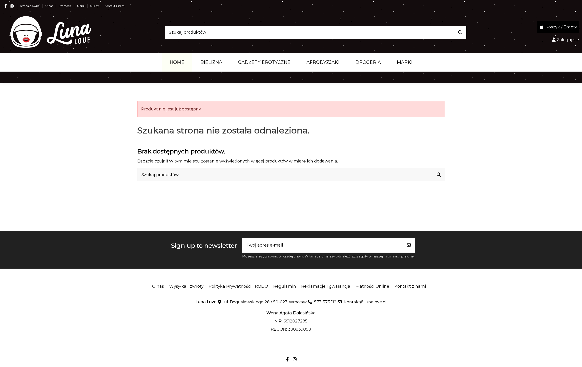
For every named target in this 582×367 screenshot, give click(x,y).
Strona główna (30, 5)
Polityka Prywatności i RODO (238, 286)
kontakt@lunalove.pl (365, 302)
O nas (49, 5)
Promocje (65, 5)
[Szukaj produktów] (460, 32)
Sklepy (95, 5)
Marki (81, 5)
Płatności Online (372, 286)
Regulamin (284, 286)
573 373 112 (325, 302)
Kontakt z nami (115, 5)
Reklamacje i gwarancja (325, 286)
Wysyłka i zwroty (186, 286)
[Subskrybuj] (409, 245)
